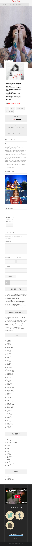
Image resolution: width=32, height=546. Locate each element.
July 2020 (8, 341)
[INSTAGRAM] (10, 529)
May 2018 (9, 353)
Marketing (9, 456)
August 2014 (9, 410)
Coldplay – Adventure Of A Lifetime (16, 133)
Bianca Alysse (11, 186)
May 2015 (9, 397)
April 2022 (9, 340)
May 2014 (9, 413)
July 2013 (8, 420)
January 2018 (9, 357)
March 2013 (9, 423)
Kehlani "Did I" (20, 108)
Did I (7, 108)
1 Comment (16, 187)
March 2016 (9, 383)
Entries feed (9, 478)
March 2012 (9, 429)
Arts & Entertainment (12, 440)
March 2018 (9, 354)
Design (8, 445)
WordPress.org (10, 481)
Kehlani (12, 108)
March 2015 (9, 400)
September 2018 (10, 349)
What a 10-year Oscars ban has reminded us (17, 294)
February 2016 (10, 384)
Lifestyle (9, 454)
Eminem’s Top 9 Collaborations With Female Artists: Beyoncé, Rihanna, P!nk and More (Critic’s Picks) (16, 323)
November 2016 (10, 371)
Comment (8, 242)
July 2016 (8, 377)
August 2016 (9, 376)
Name (7, 257)
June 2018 (9, 351)
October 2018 (10, 347)
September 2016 (10, 374)
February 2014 (10, 416)
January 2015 (9, 403)
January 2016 (9, 386)
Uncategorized (10, 464)
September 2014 (10, 409)
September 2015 (10, 391)
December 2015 (10, 387)
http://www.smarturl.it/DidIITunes (14, 103)
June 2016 (9, 379)
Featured (9, 450)
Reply (10, 225)
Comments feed (10, 479)
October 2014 (10, 407)
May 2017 (9, 363)
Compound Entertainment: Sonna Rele (18, 320)
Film (8, 451)
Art (7, 439)
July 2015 (8, 394)
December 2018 (10, 346)
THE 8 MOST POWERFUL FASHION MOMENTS (17, 197)
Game (8, 453)
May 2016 (9, 380)
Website (7, 267)
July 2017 (8, 360)
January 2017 (9, 369)
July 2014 (8, 411)
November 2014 (10, 406)
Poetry (8, 460)
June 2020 (9, 343)
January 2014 (9, 417)
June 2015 (9, 396)
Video (8, 465)
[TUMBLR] (19, 519)
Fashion (8, 448)
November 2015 (10, 389)
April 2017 (9, 364)
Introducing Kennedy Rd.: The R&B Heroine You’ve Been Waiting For (15, 326)
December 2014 (10, 404)
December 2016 (10, 370)
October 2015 (10, 390)
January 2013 (9, 426)
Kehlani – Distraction (16, 184)
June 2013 (9, 421)
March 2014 (9, 414)
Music (8, 457)
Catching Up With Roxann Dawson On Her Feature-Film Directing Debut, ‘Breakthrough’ (15, 300)
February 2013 (10, 424)
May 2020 (9, 344)
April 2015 (9, 399)
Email (18, 257)
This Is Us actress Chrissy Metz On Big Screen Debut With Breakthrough (14, 303)
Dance (8, 444)
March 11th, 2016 (10, 219)
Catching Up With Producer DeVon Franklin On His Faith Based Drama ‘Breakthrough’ (15, 306)
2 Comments (16, 202)
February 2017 (10, 367)
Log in (8, 476)
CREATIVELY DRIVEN (12, 442)
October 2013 (10, 419)
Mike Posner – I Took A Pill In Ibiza (16, 127)
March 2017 (9, 366)
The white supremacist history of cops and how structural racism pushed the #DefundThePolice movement (15, 297)
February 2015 (10, 401)
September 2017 (10, 359)
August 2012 (9, 427)
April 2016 (9, 381)
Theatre (8, 462)
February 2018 (10, 356)
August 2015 (9, 393)
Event (8, 447)
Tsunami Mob (9, 111)
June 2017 (9, 361)
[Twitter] (10, 519)
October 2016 (10, 373)
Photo (8, 459)
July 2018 (8, 350)
